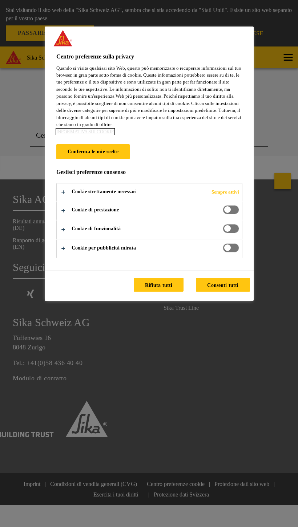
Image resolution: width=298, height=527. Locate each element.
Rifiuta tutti (159, 285)
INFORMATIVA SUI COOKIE (85, 131)
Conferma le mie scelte (93, 151)
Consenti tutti (222, 285)
